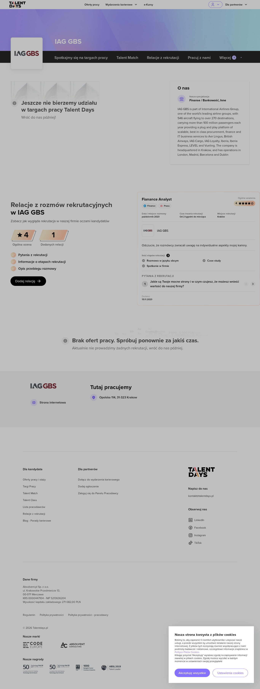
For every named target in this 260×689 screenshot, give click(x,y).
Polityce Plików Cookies (187, 652)
